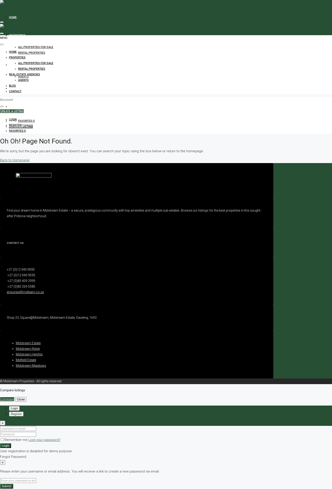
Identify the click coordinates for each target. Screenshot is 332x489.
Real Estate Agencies (24, 74)
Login (5, 445)
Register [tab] (16, 414)
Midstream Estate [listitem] (28, 343)
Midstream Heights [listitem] (29, 354)
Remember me (16, 440)
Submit (6, 486)
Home (13, 17)
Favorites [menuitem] (26, 120)
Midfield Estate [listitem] (26, 360)
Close (21, 399)
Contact (15, 106)
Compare (7, 399)
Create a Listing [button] (11, 111)
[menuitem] (13, 119)
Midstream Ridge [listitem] (28, 349)
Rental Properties (31, 52)
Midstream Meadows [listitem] (31, 365)
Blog (12, 85)
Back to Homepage (15, 160)
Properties (17, 35)
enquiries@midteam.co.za (25, 292)
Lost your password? (44, 440)
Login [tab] (14, 408)
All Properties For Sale (35, 47)
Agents (23, 76)
